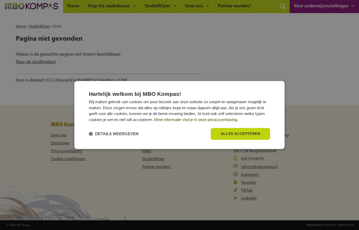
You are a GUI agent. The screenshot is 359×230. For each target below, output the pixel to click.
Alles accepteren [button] (240, 134)
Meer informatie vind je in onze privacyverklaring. (196, 119)
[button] (114, 134)
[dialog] (179, 115)
